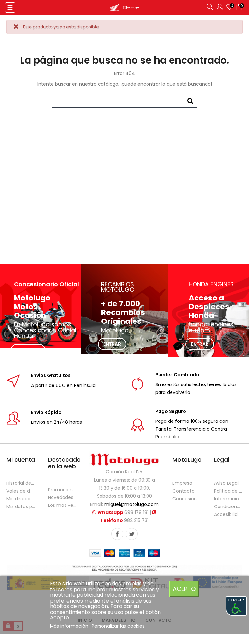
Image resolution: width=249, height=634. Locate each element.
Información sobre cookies (228, 498)
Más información (69, 626)
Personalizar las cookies (118, 626)
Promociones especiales (62, 489)
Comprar (28, 349)
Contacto (183, 491)
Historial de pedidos (20, 483)
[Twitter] (132, 534)
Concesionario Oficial (186, 498)
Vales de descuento (20, 491)
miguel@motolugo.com (131, 504)
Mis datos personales (20, 506)
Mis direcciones (20, 498)
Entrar (112, 344)
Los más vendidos (62, 505)
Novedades (60, 497)
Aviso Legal (226, 483)
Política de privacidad (228, 491)
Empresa (182, 483)
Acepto (184, 589)
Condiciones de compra (228, 506)
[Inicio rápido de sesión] (220, 8)
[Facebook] (117, 534)
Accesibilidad (228, 514)
